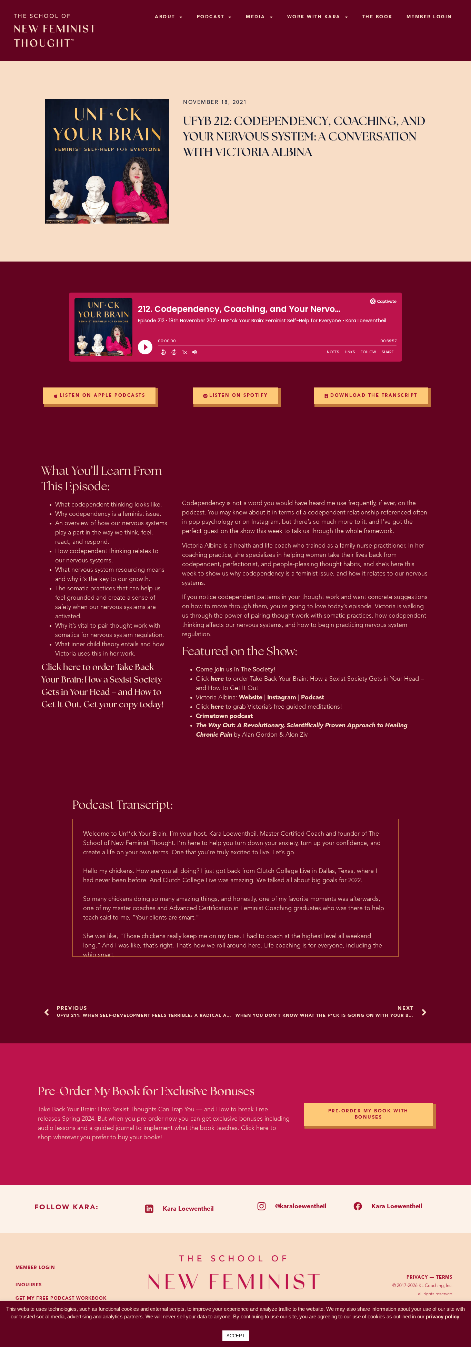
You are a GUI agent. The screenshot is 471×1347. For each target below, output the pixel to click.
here (217, 679)
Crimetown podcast (224, 716)
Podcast (312, 698)
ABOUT (165, 17)
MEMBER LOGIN (429, 17)
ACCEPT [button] (236, 1335)
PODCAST (210, 17)
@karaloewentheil (301, 1206)
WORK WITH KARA (314, 17)
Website (250, 698)
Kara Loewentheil (188, 1209)
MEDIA (255, 17)
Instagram (281, 698)
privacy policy (442, 1316)
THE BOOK (377, 17)
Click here (61, 667)
